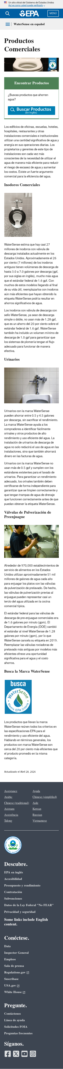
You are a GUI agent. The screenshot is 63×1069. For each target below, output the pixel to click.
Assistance (10, 791)
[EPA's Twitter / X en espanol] (16, 1053)
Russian (37, 815)
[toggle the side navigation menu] (7, 24)
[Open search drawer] (7, 13)
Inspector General (16, 953)
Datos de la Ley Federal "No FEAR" (29, 905)
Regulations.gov (15, 972)
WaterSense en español (29, 24)
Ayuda (36, 791)
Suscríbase (11, 979)
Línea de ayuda (14, 1020)
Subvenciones (13, 898)
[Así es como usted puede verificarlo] (31, 4)
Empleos (10, 959)
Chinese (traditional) (16, 803)
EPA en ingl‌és (13, 872)
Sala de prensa (14, 966)
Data (7, 946)
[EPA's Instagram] (32, 1053)
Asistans (9, 809)
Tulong (8, 821)
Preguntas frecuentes (18, 1033)
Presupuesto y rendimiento (22, 885)
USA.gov (10, 985)
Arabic (8, 797)
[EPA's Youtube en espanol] (24, 1053)
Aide (35, 803)
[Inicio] (29, 13)
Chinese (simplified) (45, 797)
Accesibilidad (13, 879)
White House (13, 992)
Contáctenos (12, 1014)
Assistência (11, 815)
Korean (37, 809)
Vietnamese (40, 821)
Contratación (13, 892)
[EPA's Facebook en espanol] (7, 1053)
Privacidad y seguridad (20, 912)
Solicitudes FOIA (15, 1027)
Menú (53, 13)
